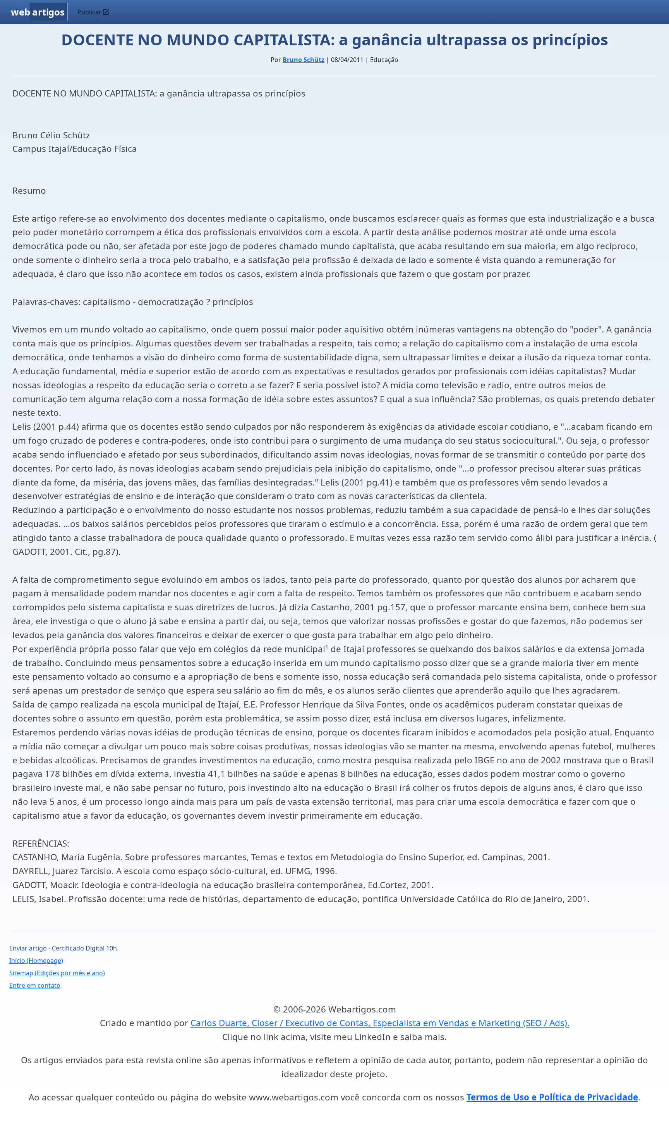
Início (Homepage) (36, 960)
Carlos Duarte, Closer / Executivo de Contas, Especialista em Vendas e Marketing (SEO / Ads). (380, 1023)
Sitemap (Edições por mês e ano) (57, 973)
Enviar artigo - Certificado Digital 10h (63, 948)
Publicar (90, 12)
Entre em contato (34, 985)
